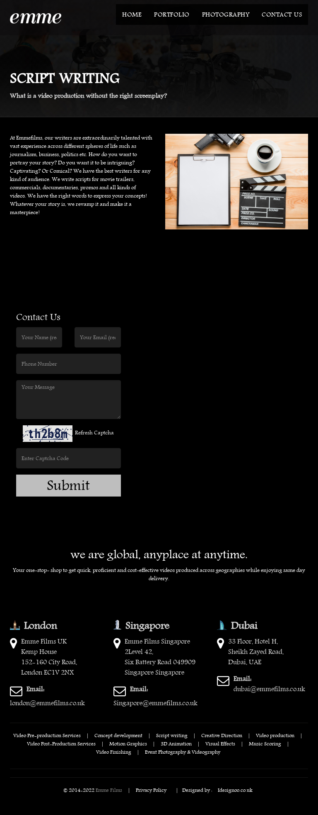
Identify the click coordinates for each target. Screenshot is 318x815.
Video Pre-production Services (47, 735)
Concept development (118, 735)
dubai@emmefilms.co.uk (269, 683)
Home (132, 14)
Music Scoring (265, 743)
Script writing (172, 735)
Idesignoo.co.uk (235, 789)
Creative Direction (221, 735)
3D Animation (176, 743)
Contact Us (282, 14)
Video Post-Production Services (61, 743)
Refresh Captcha (94, 432)
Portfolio (172, 14)
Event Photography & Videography (182, 751)
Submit (68, 486)
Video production (275, 735)
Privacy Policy (151, 789)
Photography (226, 14)
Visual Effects (220, 743)
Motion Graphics (128, 743)
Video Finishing (113, 751)
